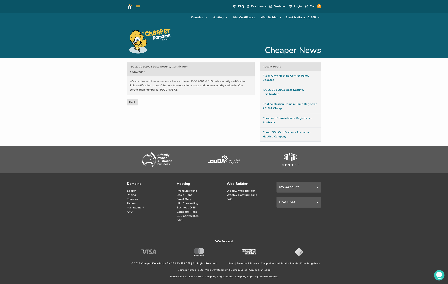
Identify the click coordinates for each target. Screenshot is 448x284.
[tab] (298, 187)
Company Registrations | (219, 276)
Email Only (184, 199)
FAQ (240, 6)
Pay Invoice (258, 6)
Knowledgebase (310, 263)
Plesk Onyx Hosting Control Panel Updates (286, 78)
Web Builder (269, 17)
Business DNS (186, 208)
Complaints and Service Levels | (280, 263)
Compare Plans (187, 212)
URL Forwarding (187, 203)
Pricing (131, 195)
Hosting (218, 17)
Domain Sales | (239, 270)
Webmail (280, 6)
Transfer (132, 199)
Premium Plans (187, 191)
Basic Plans (184, 195)
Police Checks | (179, 276)
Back (132, 102)
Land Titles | (196, 276)
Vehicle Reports (268, 276)
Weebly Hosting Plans (242, 195)
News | (232, 263)
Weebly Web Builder (241, 191)
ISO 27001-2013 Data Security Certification (283, 92)
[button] (136, 6)
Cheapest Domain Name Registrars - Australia (287, 120)
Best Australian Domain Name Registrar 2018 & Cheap (290, 106)
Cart (314, 6)
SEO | (201, 270)
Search (131, 191)
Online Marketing (260, 270)
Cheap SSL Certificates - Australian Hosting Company (286, 134)
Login (297, 6)
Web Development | (217, 270)
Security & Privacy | (248, 263)
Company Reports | (246, 276)
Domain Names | (187, 270)
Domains (197, 17)
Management (135, 208)
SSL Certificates (244, 17)
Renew (131, 203)
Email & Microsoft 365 (301, 17)
